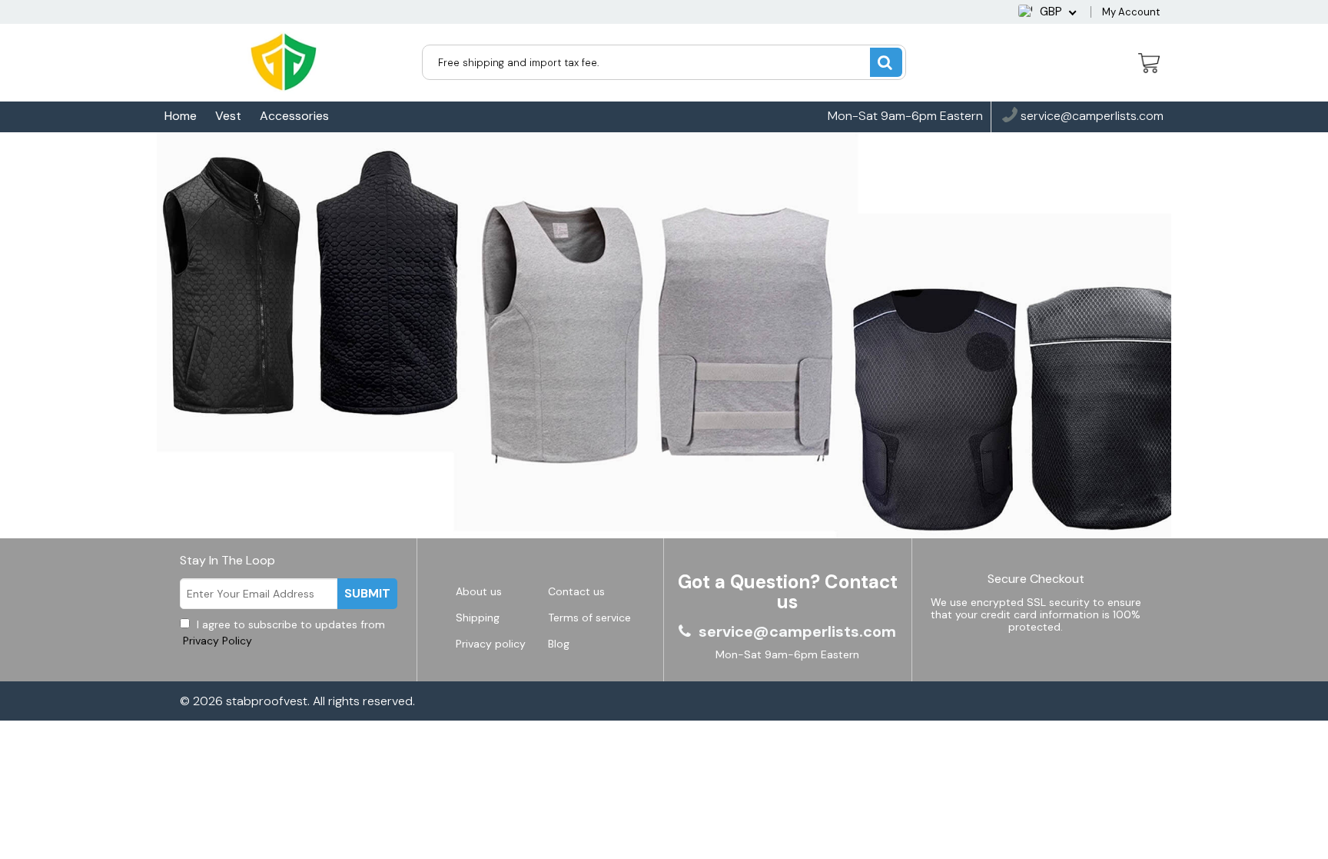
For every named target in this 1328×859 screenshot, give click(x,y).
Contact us (576, 591)
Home (180, 116)
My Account (1131, 12)
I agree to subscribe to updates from (282, 633)
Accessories (294, 116)
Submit (367, 593)
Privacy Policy (216, 641)
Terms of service (589, 617)
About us (479, 591)
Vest (228, 116)
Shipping (478, 617)
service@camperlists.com (1091, 116)
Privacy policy (491, 644)
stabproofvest (266, 701)
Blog (558, 644)
